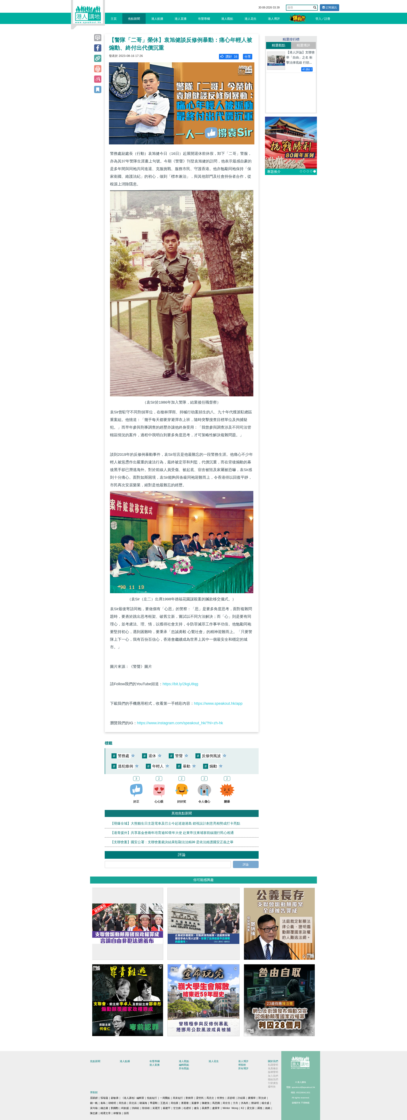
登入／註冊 (322, 18)
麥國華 (252, 1097)
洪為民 (244, 1103)
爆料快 (272, 1086)
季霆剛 (154, 1103)
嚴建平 (166, 1108)
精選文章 (105, 1113)
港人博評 (274, 18)
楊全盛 (265, 1103)
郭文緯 (262, 1097)
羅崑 (259, 1108)
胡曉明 (112, 1103)
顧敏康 (114, 1097)
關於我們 (273, 1061)
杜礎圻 (187, 1108)
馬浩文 (210, 1097)
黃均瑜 (94, 1108)
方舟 (235, 1103)
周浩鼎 (122, 1103)
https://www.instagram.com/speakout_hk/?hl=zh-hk (180, 723)
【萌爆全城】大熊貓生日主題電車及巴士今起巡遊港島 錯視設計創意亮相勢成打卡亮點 (175, 823)
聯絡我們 (273, 1079)
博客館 (242, 1064)
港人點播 (157, 18)
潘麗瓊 (185, 1103)
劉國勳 (114, 1108)
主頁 (114, 18)
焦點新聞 (134, 18)
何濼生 (220, 1097)
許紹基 (241, 1097)
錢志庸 (104, 1108)
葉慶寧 (195, 1103)
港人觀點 (227, 18)
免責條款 (273, 1068)
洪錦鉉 (135, 1108)
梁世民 (200, 1097)
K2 (242, 1108)
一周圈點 (165, 1097)
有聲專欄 (204, 18)
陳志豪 (94, 1113)
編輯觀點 (184, 1064)
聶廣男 (205, 1108)
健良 (196, 1108)
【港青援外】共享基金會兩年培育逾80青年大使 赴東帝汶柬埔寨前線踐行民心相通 (172, 833)
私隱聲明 (273, 1064)
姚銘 (267, 1108)
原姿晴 (231, 1097)
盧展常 (216, 1108)
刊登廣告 (273, 1083)
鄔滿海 (143, 1103)
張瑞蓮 (104, 1097)
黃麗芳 (156, 1108)
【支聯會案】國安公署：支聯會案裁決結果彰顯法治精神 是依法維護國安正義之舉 (171, 842)
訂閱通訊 (331, 7)
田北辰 (133, 1103)
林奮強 (117, 1113)
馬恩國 (216, 1103)
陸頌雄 (146, 1108)
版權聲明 (273, 1072)
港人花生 (250, 18)
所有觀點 (184, 1068)
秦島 (103, 1103)
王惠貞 (164, 1103)
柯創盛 (125, 1108)
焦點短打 (152, 1097)
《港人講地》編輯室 (132, 1097)
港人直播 (181, 18)
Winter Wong (230, 1108)
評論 (246, 864)
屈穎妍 (94, 1097)
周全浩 (226, 1103)
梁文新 (251, 1108)
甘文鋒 (177, 1108)
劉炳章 (189, 1097)
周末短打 (178, 1097)
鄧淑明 (255, 1103)
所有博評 (243, 1068)
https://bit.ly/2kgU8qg (180, 684)
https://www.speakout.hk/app (218, 703)
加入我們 (273, 1075)
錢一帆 (94, 1103)
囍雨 (126, 1113)
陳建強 (205, 1103)
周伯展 (174, 1103)
